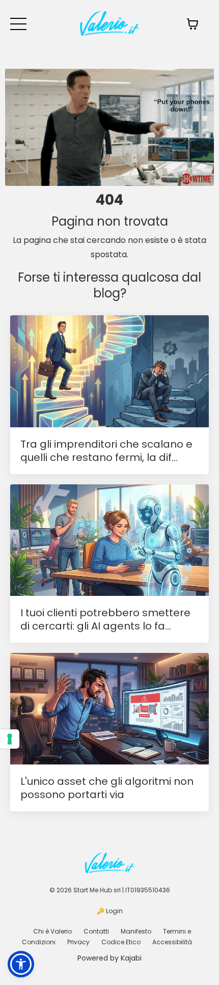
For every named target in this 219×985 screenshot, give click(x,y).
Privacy (78, 942)
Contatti (96, 931)
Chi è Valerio (52, 931)
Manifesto (136, 931)
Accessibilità (172, 942)
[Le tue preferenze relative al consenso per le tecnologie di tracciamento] (9, 739)
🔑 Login (110, 911)
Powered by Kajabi (109, 958)
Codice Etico (121, 942)
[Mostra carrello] (192, 24)
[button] (21, 964)
